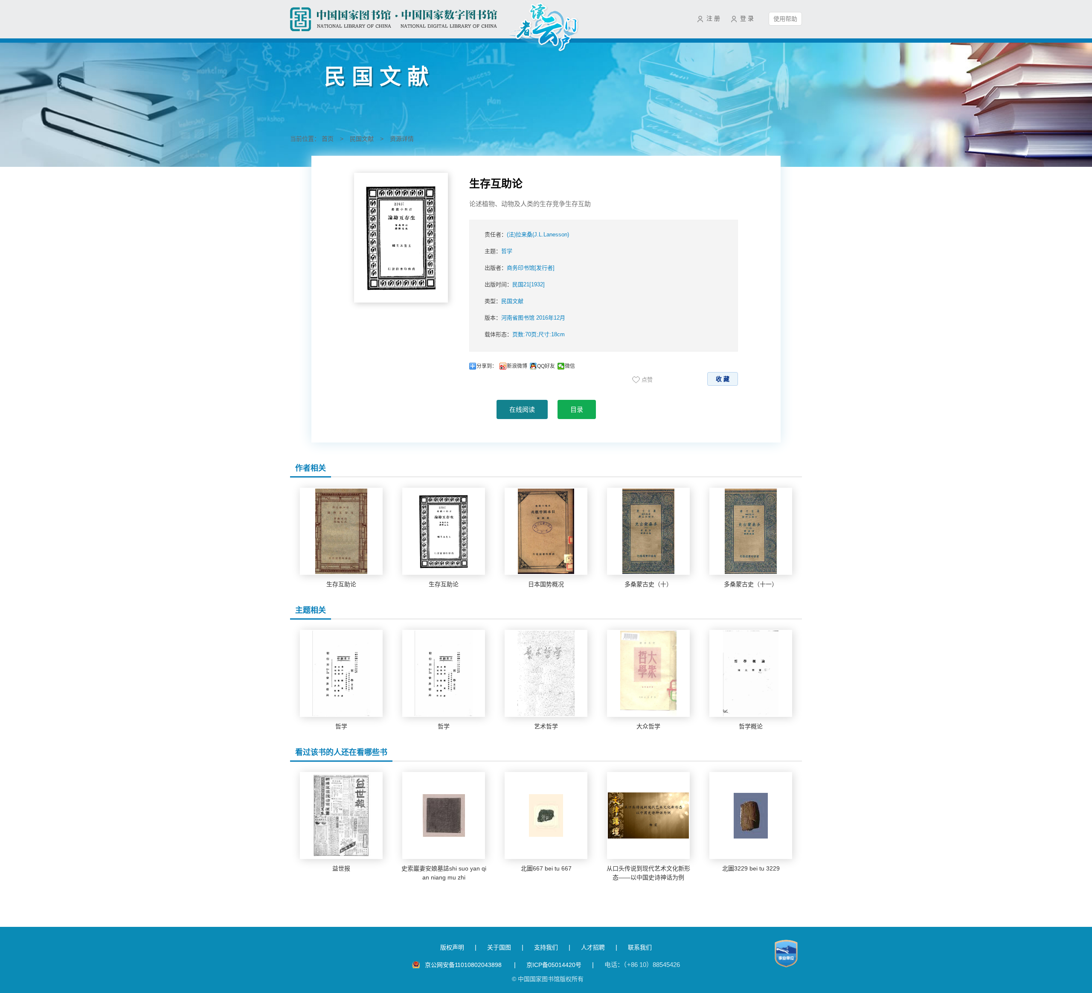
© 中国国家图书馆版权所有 (548, 979)
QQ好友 (546, 366)
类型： (504, 301)
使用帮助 (785, 18)
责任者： (527, 234)
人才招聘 (593, 947)
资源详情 (402, 138)
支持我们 (546, 947)
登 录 (747, 18)
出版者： (520, 268)
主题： (498, 251)
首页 (328, 138)
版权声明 (452, 947)
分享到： (486, 366)
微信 (570, 366)
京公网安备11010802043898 (464, 964)
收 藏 (722, 379)
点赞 (647, 379)
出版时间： (515, 284)
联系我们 (640, 947)
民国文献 (362, 138)
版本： (525, 317)
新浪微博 (517, 366)
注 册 (713, 18)
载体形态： (525, 334)
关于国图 (499, 947)
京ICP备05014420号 (553, 964)
